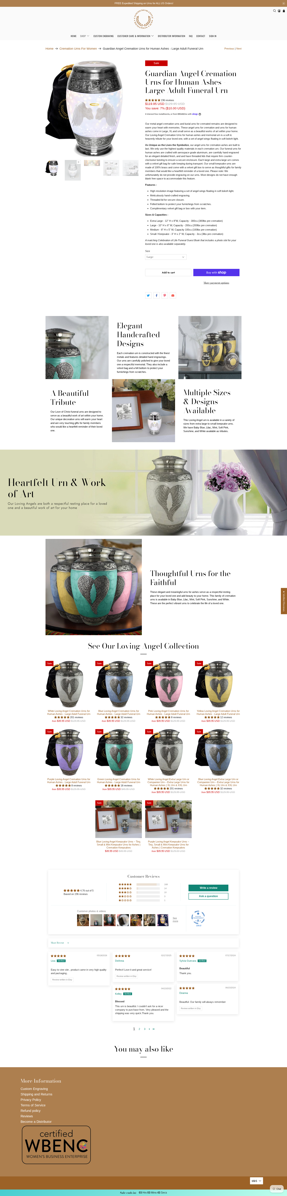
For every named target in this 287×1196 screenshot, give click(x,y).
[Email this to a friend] (173, 295)
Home (74, 36)
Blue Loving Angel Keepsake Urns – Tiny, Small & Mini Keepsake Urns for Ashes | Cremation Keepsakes (118, 844)
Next (238, 48)
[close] (283, 3)
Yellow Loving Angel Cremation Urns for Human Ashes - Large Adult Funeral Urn (218, 712)
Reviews (27, 1116)
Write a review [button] (208, 887)
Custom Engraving (104, 36)
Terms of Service (33, 1105)
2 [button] (139, 1029)
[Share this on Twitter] (148, 295)
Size (147, 251)
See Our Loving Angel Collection (143, 646)
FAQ (191, 36)
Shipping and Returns (36, 1094)
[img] (58, 956)
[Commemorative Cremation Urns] (143, 19)
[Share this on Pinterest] (165, 295)
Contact (200, 36)
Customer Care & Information (133, 36)
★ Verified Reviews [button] (284, 601)
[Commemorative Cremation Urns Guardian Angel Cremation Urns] (94, 108)
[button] (152, 100)
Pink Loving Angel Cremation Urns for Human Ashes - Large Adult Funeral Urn (168, 712)
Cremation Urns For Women (78, 48)
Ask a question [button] (208, 896)
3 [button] (144, 1029)
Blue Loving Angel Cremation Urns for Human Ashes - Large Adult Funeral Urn (118, 712)
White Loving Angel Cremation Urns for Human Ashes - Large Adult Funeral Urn (68, 712)
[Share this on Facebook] (156, 295)
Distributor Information (171, 36)
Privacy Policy (31, 1100)
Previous (229, 48)
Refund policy (31, 1111)
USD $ (254, 1181)
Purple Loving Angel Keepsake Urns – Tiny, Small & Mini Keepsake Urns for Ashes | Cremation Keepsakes (168, 844)
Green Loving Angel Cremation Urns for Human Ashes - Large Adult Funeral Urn (118, 781)
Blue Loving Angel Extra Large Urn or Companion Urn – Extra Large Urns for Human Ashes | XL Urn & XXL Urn (218, 782)
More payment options (216, 283)
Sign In (212, 36)
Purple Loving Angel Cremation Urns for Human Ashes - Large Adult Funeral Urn (68, 781)
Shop (83, 36)
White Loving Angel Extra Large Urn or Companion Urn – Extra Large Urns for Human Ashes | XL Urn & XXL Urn (168, 782)
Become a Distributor (36, 1121)
